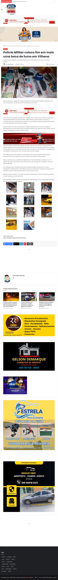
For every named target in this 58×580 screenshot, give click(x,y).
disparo (13, 559)
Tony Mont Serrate (9, 64)
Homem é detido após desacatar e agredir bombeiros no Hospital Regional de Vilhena (27, 304)
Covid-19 (8, 559)
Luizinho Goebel (5, 564)
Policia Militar (8, 568)
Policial (8, 46)
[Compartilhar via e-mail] (28, 243)
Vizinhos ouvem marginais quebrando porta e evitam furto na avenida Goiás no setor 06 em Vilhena (10, 304)
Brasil (14, 556)
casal (3, 559)
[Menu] (1, 10)
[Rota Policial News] (10, 9)
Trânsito (14, 568)
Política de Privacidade (47, 577)
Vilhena (9, 571)
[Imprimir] (31, 243)
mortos (12, 566)
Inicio (5, 46)
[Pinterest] (24, 243)
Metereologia (12, 564)
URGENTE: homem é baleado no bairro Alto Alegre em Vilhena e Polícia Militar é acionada (46, 304)
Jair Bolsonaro (9, 561)
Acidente (3, 556)
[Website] (13, 278)
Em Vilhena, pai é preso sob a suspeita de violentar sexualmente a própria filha (30, 1)
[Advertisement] (29, 260)
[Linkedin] (21, 243)
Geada (3, 561)
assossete (9, 556)
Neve (3, 568)
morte (8, 566)
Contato (55, 577)
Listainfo (31, 577)
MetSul (3, 566)
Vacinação (4, 571)
